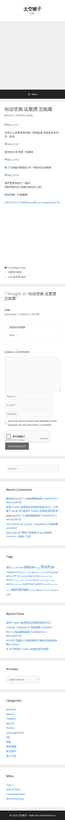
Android (11, 709)
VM (8, 737)
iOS (19, 576)
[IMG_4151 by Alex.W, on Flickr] (12, 125)
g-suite (24, 572)
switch (38, 584)
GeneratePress (47, 815)
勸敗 (8, 742)
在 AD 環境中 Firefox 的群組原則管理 (36, 511)
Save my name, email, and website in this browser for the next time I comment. (32, 423)
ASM (12, 568)
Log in (9, 785)
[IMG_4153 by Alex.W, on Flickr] (12, 159)
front (18, 572)
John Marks (13, 524)
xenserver (46, 590)
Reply (12, 335)
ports (36, 580)
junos (37, 576)
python (10, 584)
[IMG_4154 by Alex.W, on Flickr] (12, 175)
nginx (22, 580)
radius (17, 584)
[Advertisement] (32, 55)
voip (52, 584)
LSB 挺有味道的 (17, 277)
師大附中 (11, 751)
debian (30, 566)
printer (42, 580)
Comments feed (15, 794)
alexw (9, 532)
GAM (29, 572)
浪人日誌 (11, 755)
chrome (19, 567)
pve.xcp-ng (50, 580)
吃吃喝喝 (11, 746)
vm (48, 584)
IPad (23, 576)
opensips (28, 580)
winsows (32, 590)
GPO (48, 572)
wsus (39, 590)
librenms (44, 576)
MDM (9, 580)
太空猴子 (32, 9)
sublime (28, 584)
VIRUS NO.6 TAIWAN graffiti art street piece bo (32, 202)
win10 (8, 590)
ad (8, 567)
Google (42, 572)
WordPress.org (15, 798)
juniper (29, 576)
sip (21, 584)
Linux (50, 576)
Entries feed (13, 789)
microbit (16, 580)
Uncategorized (17, 267)
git (33, 572)
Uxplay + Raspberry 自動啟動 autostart (29, 627)
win (56, 584)
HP (14, 576)
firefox (47, 567)
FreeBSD (11, 718)
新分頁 (53, 590)
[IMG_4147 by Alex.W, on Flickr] (12, 144)
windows (20, 589)
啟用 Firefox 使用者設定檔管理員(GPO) (28, 622)
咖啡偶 (10, 498)
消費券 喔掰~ (15, 272)
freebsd (10, 572)
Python (10, 728)
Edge (38, 568)
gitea (37, 572)
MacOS (10, 723)
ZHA (7, 310)
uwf (44, 584)
